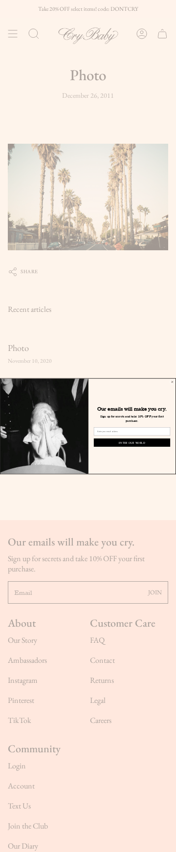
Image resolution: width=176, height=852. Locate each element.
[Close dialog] (172, 382)
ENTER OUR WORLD (132, 442)
